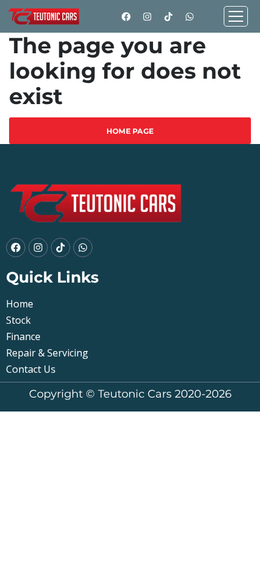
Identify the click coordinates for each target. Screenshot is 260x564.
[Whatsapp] (189, 16)
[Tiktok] (168, 16)
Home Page (130, 131)
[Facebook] (126, 16)
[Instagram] (147, 16)
